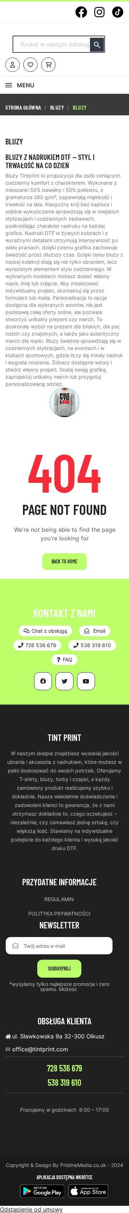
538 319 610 (64, 1082)
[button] (45, 631)
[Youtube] (86, 681)
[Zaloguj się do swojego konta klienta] (12, 64)
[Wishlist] (30, 64)
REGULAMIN (59, 899)
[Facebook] (81, 12)
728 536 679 (64, 1068)
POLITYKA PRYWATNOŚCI (59, 913)
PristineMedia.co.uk (83, 1165)
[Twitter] (64, 681)
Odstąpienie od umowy (31, 1209)
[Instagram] (99, 12)
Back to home (64, 561)
